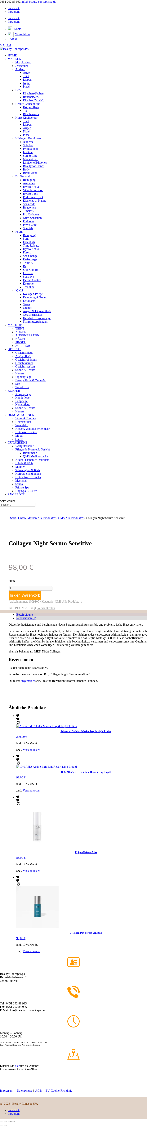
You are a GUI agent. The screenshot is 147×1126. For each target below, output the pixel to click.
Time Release (31, 245)
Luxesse (28, 273)
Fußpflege (21, 401)
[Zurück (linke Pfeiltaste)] (1, 1125)
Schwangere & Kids (27, 470)
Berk (18, 90)
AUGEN (20, 332)
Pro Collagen (31, 214)
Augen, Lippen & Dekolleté (32, 459)
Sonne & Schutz (25, 370)
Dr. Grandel (22, 176)
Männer (20, 466)
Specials (28, 228)
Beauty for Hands (33, 166)
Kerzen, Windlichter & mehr (32, 428)
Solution (28, 145)
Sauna (19, 484)
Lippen (27, 79)
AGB (38, 1090)
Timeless (28, 211)
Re (24, 266)
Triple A (28, 262)
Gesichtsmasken (32, 314)
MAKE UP (15, 325)
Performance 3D (33, 197)
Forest (26, 252)
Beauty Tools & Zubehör (30, 380)
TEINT (19, 328)
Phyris (19, 231)
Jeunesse (28, 141)
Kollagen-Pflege (33, 294)
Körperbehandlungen (28, 473)
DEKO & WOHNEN (21, 414)
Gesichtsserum (24, 363)
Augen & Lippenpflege (37, 311)
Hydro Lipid (30, 193)
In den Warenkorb (25, 595)
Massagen (21, 480)
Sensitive (28, 276)
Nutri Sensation (32, 217)
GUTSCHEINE (17, 442)
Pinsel (26, 86)
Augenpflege (23, 356)
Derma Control (32, 280)
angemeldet (28, 680)
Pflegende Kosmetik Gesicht (32, 449)
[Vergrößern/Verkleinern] (1, 1121)
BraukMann (30, 173)
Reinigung (29, 179)
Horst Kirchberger (26, 117)
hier (17, 1065)
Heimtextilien (23, 421)
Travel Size (22, 387)
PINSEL (20, 342)
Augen (27, 72)
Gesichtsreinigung (26, 359)
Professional (30, 148)
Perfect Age (30, 259)
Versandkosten (46, 608)
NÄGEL (20, 338)
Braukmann (30, 453)
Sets (17, 383)
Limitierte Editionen (35, 162)
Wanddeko (21, 425)
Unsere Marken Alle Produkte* (37, 518)
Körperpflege (31, 107)
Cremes (27, 307)
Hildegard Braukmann (28, 138)
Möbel (19, 435)
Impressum (6, 1090)
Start (13, 518)
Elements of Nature (34, 200)
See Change (30, 255)
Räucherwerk (31, 97)
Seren (26, 304)
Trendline (28, 287)
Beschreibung (24, 614)
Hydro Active (31, 186)
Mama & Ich (30, 159)
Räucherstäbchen (33, 93)
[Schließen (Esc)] (13, 1121)
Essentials (29, 242)
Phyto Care (30, 224)
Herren (19, 373)
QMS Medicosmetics (35, 456)
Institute (28, 152)
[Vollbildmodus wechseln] (5, 1121)
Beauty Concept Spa (27, 103)
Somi (26, 238)
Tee (25, 110)
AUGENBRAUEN (27, 335)
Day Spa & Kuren (26, 491)
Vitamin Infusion (33, 190)
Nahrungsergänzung (35, 321)
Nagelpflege (22, 404)
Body (26, 169)
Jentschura (21, 65)
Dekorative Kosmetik (28, 477)
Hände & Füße (24, 463)
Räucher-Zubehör (33, 100)
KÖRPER (14, 390)
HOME (12, 55)
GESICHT (14, 349)
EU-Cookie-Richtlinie (59, 1090)
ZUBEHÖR (22, 345)
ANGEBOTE (16, 494)
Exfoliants (29, 300)
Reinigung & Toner (35, 297)
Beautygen (29, 207)
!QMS (19, 290)
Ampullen (29, 183)
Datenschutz (24, 1090)
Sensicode (29, 204)
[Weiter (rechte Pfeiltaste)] (5, 1125)
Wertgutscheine (24, 446)
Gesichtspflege (24, 352)
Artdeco (20, 69)
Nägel (26, 83)
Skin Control (30, 269)
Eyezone (28, 283)
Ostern (19, 439)
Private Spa (22, 487)
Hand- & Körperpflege (37, 318)
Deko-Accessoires (26, 432)
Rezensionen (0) (26, 618)
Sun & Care (30, 155)
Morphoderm (23, 62)
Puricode (28, 221)
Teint (26, 76)
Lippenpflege (23, 376)
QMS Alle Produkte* (71, 518)
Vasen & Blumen (25, 418)
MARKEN (14, 58)
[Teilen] (9, 1121)
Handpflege (22, 397)
